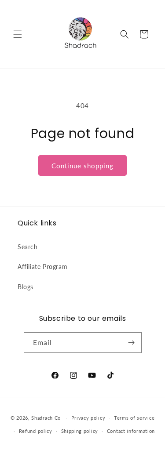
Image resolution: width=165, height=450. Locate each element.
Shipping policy (80, 431)
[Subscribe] (131, 342)
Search (28, 246)
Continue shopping (82, 166)
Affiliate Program (42, 266)
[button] (17, 34)
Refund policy (35, 431)
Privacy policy (88, 418)
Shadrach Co (46, 417)
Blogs (25, 286)
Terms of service (134, 418)
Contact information (131, 431)
